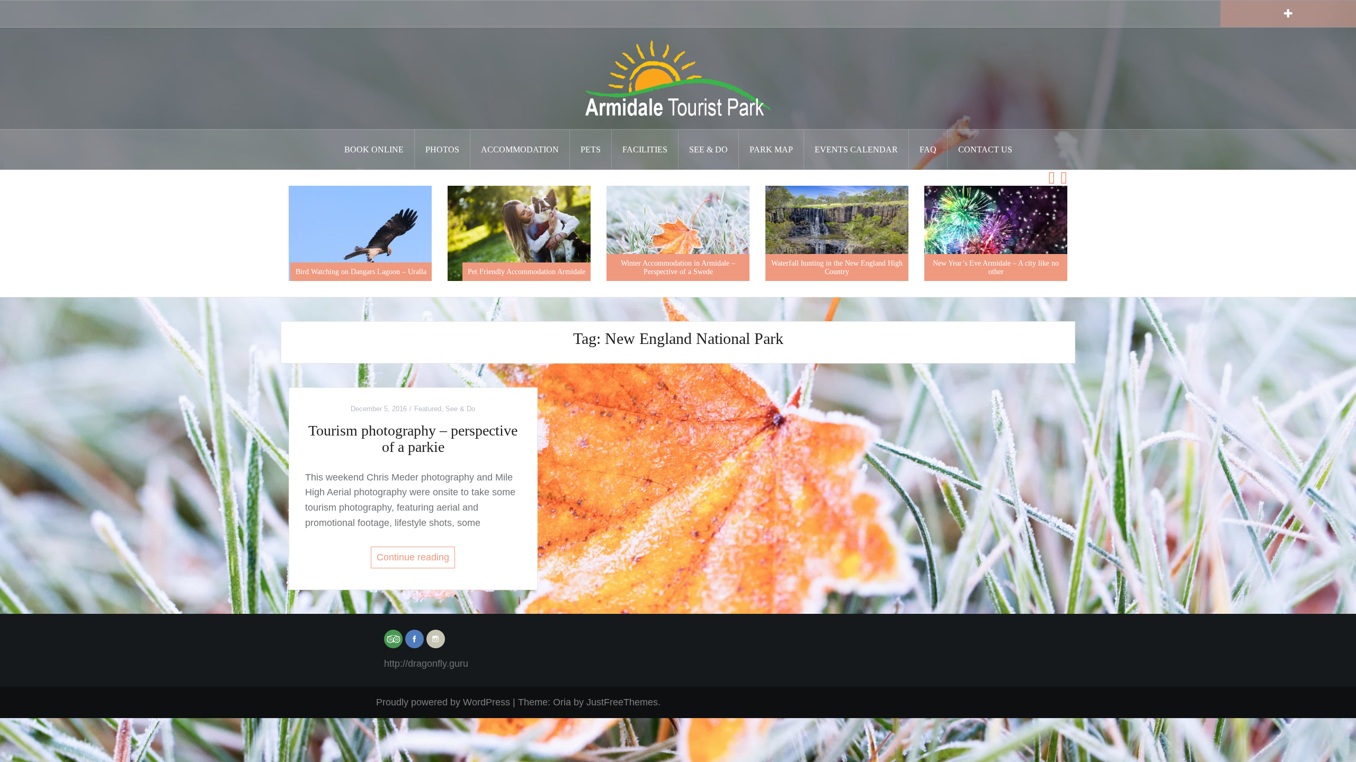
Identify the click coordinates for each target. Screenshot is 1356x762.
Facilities (644, 149)
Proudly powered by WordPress (443, 702)
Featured (427, 409)
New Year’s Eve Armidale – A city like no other (946, 267)
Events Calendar (856, 149)
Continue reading (413, 557)
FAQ (928, 149)
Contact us (985, 149)
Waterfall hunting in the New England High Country (787, 267)
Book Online (374, 149)
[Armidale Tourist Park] (678, 77)
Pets (591, 149)
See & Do (708, 149)
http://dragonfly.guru (426, 663)
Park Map (771, 149)
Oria (562, 702)
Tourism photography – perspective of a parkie (413, 438)
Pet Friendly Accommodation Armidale (477, 272)
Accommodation (520, 149)
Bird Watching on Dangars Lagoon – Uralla (311, 272)
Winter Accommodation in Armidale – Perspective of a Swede (628, 267)
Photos (442, 149)
